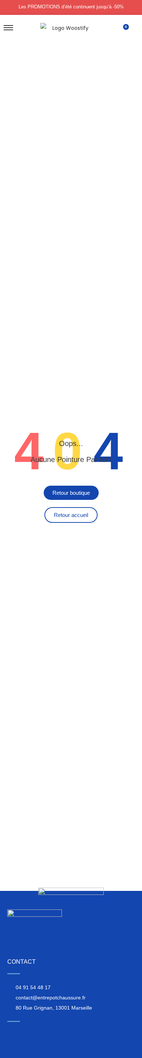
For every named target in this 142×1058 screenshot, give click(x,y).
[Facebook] (25, 1034)
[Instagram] (11, 1034)
